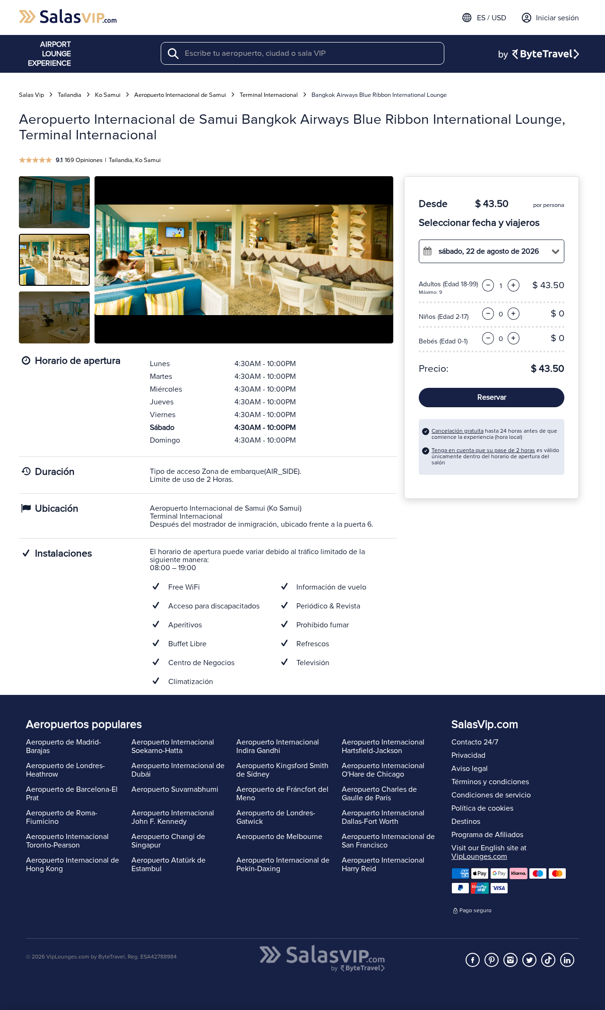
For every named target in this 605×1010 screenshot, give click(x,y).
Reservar (491, 397)
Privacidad (468, 755)
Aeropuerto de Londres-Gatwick (275, 817)
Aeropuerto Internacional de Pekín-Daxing (282, 864)
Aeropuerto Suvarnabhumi (174, 789)
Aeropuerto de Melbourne (279, 836)
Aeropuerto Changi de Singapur (168, 841)
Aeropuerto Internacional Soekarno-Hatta (172, 746)
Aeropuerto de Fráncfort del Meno (282, 794)
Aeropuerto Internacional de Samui (180, 95)
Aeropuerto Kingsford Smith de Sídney (282, 770)
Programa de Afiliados (487, 834)
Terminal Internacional (269, 95)
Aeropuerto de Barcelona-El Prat (72, 794)
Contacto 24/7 (474, 742)
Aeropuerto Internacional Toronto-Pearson (67, 841)
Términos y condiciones (490, 782)
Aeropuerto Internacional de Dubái (178, 770)
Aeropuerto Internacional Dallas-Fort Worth (383, 817)
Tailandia (69, 95)
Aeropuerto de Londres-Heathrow (65, 770)
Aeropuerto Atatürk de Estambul (168, 864)
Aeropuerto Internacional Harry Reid (383, 864)
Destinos (465, 821)
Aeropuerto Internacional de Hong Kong (72, 864)
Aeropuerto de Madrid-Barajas (63, 746)
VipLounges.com (479, 856)
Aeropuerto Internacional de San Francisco (388, 841)
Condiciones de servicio (491, 795)
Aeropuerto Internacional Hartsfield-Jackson (383, 746)
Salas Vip (31, 95)
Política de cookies (482, 808)
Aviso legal (469, 768)
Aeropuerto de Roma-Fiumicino (61, 817)
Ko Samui (108, 95)
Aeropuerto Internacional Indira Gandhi (277, 746)
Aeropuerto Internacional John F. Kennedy (172, 817)
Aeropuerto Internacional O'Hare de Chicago (383, 770)
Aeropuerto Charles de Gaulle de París (379, 794)
